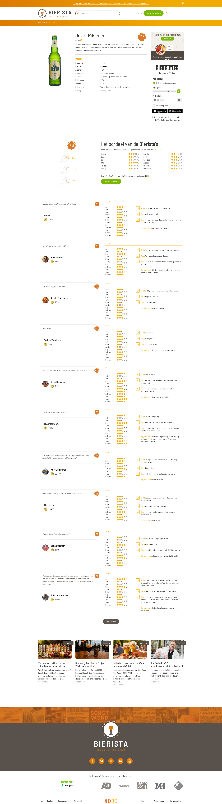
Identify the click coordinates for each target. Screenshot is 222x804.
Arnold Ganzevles (59, 297)
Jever (102, 63)
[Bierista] (52, 13)
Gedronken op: (158, 96)
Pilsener (103, 66)
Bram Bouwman (58, 381)
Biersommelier (63, 801)
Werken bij (78, 801)
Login (140, 13)
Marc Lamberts (58, 469)
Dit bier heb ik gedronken (166, 83)
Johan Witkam (58, 545)
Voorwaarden (159, 801)
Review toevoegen (111, 181)
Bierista (40, 23)
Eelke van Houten (59, 595)
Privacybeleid (175, 801)
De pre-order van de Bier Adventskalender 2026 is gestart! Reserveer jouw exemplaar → (111, 3)
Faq (41, 801)
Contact (50, 801)
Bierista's (158, 149)
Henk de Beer (57, 257)
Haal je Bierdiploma (153, 13)
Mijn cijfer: (157, 87)
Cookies (144, 801)
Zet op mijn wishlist (163, 105)
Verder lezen (43, 681)
